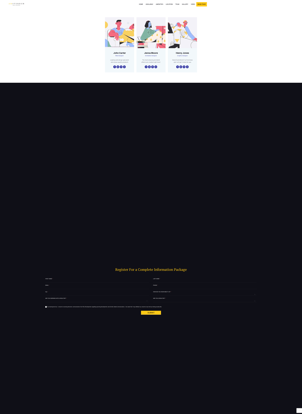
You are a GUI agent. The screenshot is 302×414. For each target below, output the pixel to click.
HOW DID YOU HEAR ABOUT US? (162, 291)
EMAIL (47, 285)
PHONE (155, 285)
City (46, 291)
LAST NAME (156, 278)
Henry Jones (182, 53)
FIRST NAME (49, 278)
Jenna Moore (151, 53)
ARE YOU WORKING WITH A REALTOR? (56, 298)
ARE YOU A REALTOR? (159, 298)
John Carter (119, 53)
